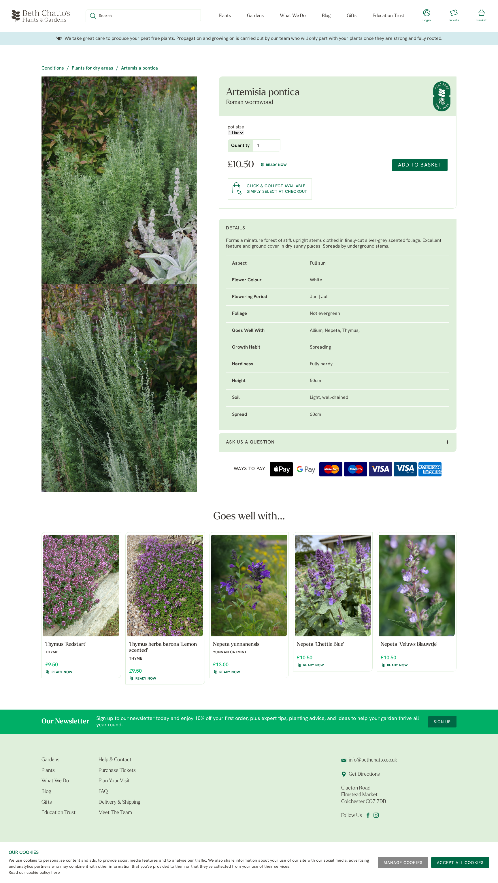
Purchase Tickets (117, 770)
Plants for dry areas (92, 68)
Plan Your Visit (114, 781)
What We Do (293, 16)
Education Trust (388, 16)
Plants (225, 16)
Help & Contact (115, 760)
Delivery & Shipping (119, 802)
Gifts (351, 16)
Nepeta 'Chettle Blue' (320, 644)
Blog (326, 16)
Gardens (255, 16)
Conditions (53, 68)
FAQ (103, 791)
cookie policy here (43, 873)
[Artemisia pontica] (119, 180)
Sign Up (442, 722)
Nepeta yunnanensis (236, 644)
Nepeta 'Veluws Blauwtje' (409, 644)
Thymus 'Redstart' (65, 644)
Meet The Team (115, 812)
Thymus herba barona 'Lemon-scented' (164, 648)
